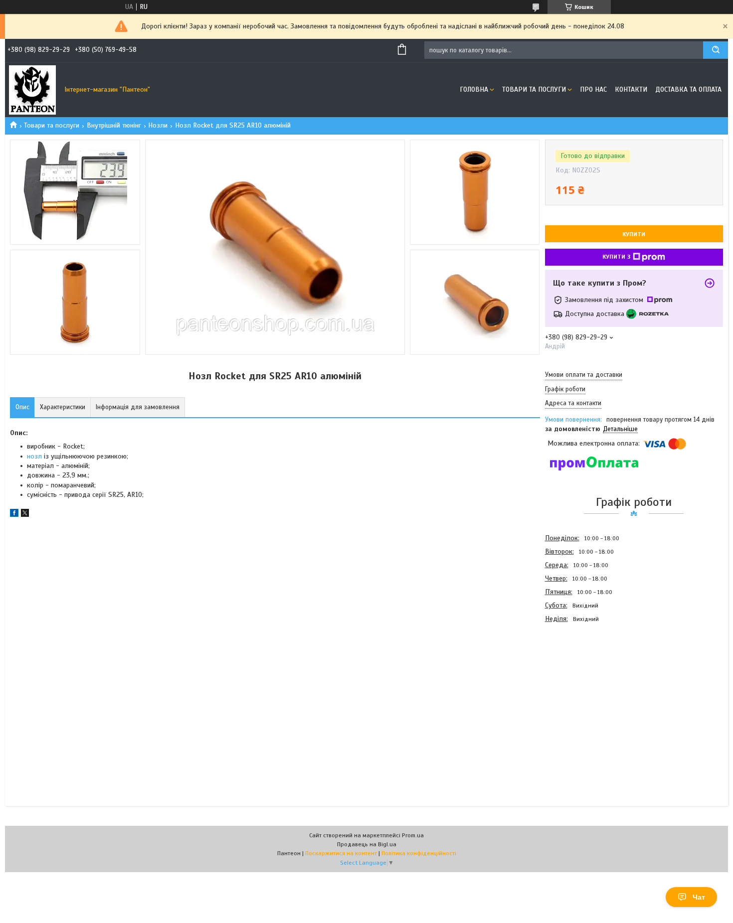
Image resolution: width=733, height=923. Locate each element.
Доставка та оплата (688, 89)
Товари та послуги (534, 89)
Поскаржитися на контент (341, 853)
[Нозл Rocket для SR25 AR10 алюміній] (580, 679)
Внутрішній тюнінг (114, 125)
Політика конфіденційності (418, 853)
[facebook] (14, 514)
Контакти (631, 89)
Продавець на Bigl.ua (366, 844)
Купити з (616, 256)
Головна (474, 89)
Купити (633, 234)
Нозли (158, 125)
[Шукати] (715, 50)
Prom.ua (413, 835)
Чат (699, 897)
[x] (25, 514)
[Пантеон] (32, 90)
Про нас (593, 89)
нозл (34, 456)
